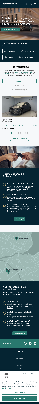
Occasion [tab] (17, 85)
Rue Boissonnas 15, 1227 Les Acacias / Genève (20, 307)
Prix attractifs (29, 51)
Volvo (31, 72)
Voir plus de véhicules (19, 139)
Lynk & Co (8, 73)
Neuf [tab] (18, 81)
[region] (19, 386)
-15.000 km (11, 51)
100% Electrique (27, 57)
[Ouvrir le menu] (35, 4)
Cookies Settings (19, 392)
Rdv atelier (31, 4)
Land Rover (18, 72)
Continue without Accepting (30, 373)
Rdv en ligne (19, 219)
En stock (27, 4)
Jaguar (25, 72)
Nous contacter (19, 333)
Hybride (10, 57)
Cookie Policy (6, 388)
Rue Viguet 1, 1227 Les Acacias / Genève (21, 316)
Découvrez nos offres (10, 29)
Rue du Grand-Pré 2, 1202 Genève (19, 325)
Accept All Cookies (19, 398)
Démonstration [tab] (18, 90)
